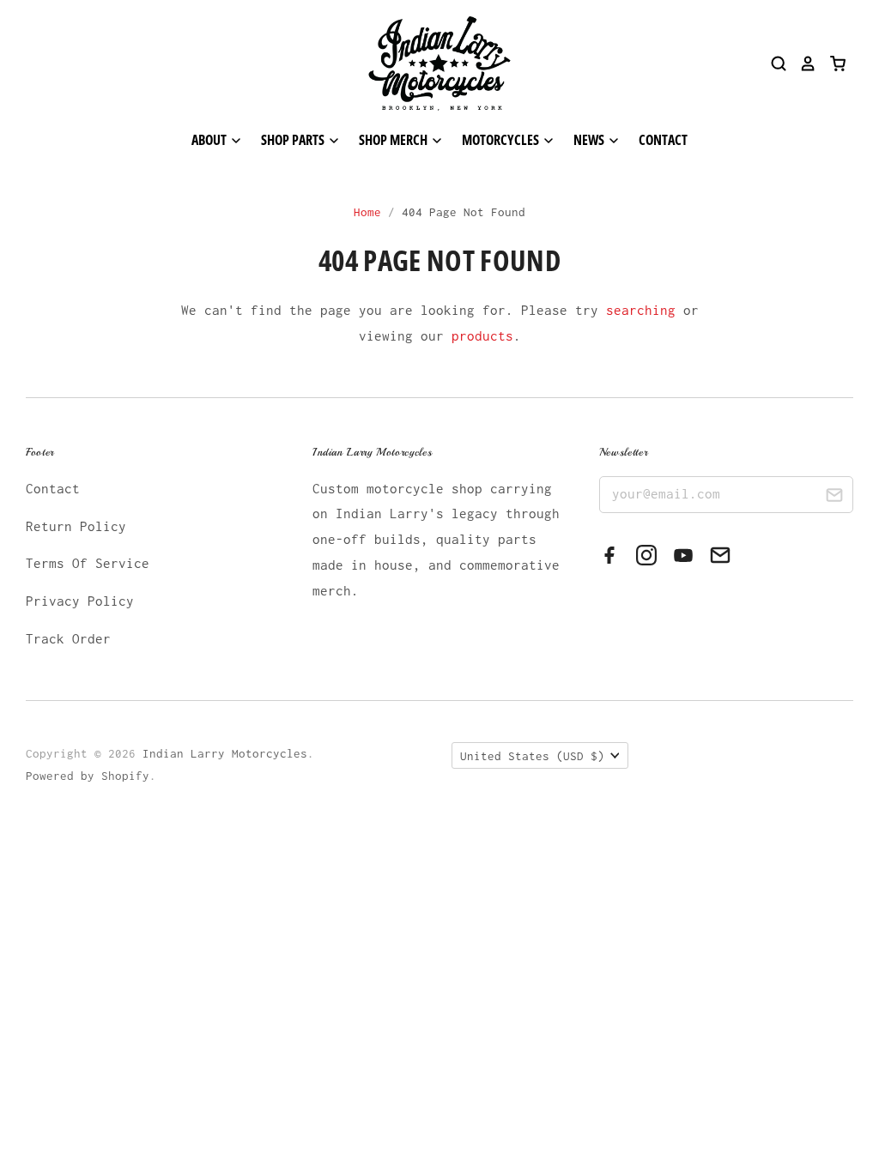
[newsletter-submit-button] (834, 497)
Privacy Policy (80, 600)
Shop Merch (394, 139)
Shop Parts (294, 139)
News (590, 139)
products (482, 335)
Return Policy (76, 526)
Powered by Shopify (87, 775)
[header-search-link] (772, 63)
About (210, 139)
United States (532, 756)
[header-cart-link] (831, 63)
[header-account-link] (801, 63)
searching (641, 309)
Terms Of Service (87, 563)
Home (367, 212)
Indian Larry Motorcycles (224, 753)
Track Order (68, 638)
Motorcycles (502, 139)
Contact (663, 139)
